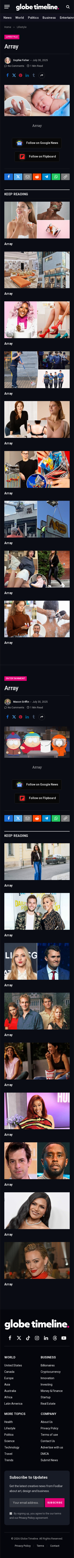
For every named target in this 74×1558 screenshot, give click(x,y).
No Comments (16, 66)
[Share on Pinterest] (20, 75)
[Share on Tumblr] (34, 75)
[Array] (37, 100)
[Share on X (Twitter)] (14, 75)
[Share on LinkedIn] (27, 75)
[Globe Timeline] (37, 7)
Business (49, 18)
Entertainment (15, 678)
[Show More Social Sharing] (41, 75)
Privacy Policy (27, 1517)
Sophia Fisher (21, 60)
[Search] (67, 6)
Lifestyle (12, 37)
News (7, 18)
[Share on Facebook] (7, 75)
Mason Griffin (21, 701)
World (19, 18)
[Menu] (7, 6)
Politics (33, 18)
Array (8, 244)
